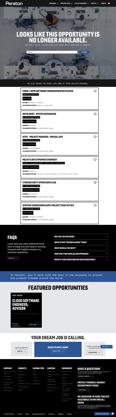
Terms (27, 414)
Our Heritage (7, 376)
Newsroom (67, 368)
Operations (36, 380)
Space (20, 371)
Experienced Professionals (51, 380)
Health (20, 390)
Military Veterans (52, 387)
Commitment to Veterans (8, 383)
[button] (53, 3)
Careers (51, 368)
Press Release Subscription (66, 389)
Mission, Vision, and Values (10, 372)
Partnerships (8, 390)
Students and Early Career (53, 375)
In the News (65, 374)
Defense (21, 380)
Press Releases (67, 371)
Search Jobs (51, 371)
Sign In (103, 3)
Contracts (51, 414)
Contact (69, 414)
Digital (35, 374)
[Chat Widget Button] (112, 413)
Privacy (19, 414)
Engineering (36, 383)
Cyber (20, 377)
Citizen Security (23, 387)
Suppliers (61, 414)
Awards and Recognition (65, 394)
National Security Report (67, 384)
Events (64, 380)
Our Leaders (7, 379)
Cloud (34, 377)
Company (8, 368)
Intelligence (21, 374)
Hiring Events (51, 384)
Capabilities (38, 368)
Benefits (50, 390)
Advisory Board (8, 387)
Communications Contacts (67, 400)
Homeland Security (24, 383)
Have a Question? (89, 369)
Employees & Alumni (38, 414)
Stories (64, 377)
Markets (22, 368)
